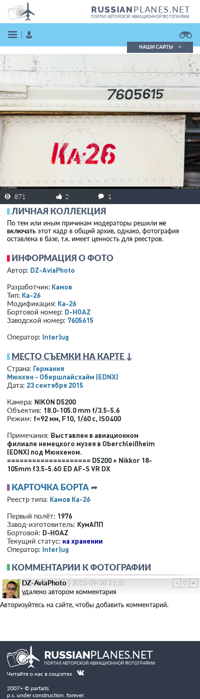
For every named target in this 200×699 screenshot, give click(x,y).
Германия (48, 368)
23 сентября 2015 (55, 385)
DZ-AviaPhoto (52, 270)
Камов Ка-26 (70, 499)
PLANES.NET (141, 9)
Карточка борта (50, 487)
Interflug (55, 337)
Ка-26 (31, 295)
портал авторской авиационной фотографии (140, 16)
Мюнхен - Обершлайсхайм (62, 376)
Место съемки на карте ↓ (72, 356)
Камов (62, 286)
